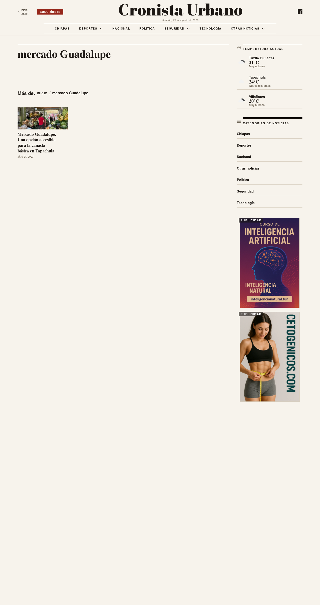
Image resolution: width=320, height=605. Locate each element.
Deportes (88, 28)
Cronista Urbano (180, 9)
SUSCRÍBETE (50, 12)
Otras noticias (246, 28)
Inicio (42, 93)
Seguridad (175, 28)
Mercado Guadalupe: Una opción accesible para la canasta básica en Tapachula (37, 142)
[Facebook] (300, 11)
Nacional (121, 28)
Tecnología (210, 28)
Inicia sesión (25, 11)
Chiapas (62, 28)
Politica (147, 28)
